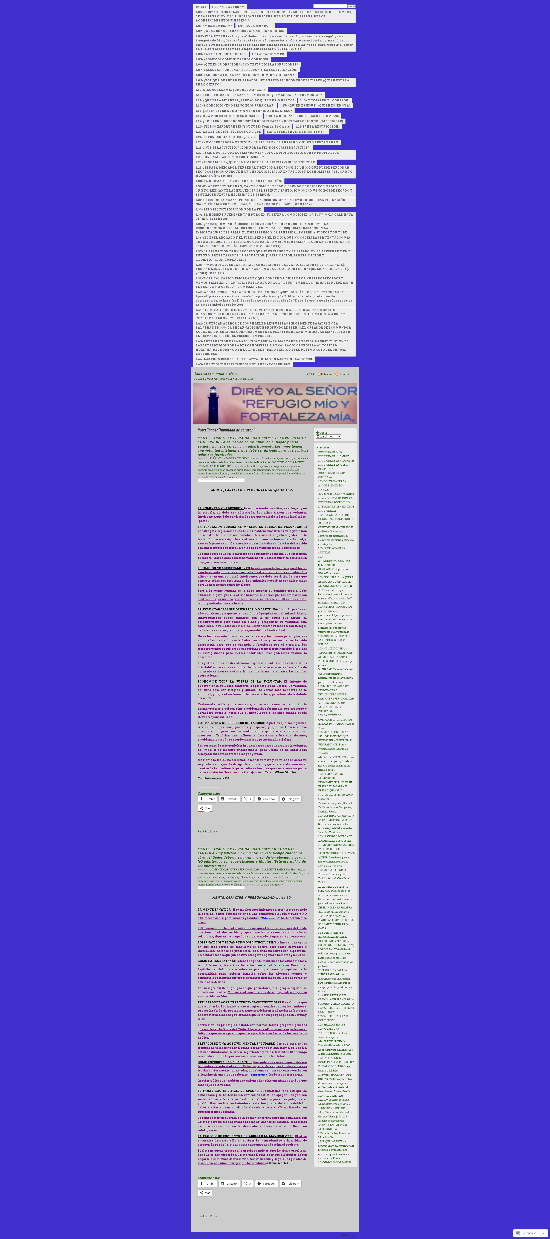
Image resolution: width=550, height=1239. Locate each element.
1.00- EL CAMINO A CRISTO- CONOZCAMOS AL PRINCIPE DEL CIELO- (335, 519)
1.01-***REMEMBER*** (214, 25)
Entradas (326, 374)
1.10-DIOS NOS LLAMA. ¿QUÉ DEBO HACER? (230, 89)
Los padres (260, 473)
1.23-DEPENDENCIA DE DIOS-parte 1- (296, 131)
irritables (280, 469)
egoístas (294, 466)
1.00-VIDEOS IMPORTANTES (334, 1162)
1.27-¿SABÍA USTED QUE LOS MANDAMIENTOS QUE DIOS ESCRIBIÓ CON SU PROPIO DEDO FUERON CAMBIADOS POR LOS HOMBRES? (267, 154)
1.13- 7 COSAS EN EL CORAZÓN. (324, 100)
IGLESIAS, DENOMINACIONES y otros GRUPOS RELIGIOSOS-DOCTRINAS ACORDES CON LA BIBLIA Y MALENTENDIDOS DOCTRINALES (336, 502)
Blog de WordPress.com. (209, 1235)
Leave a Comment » (226, 477)
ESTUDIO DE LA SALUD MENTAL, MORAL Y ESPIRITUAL (331, 707)
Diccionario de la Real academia (240, 880)
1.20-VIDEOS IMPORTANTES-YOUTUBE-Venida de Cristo (243, 126)
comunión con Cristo (210, 880)
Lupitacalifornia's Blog (216, 373)
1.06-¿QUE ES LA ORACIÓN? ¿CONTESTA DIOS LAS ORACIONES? (247, 64)
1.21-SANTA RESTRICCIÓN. (317, 126)
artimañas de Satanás (270, 877)
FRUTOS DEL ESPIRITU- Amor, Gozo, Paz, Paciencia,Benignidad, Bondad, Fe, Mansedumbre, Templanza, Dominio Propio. (335, 803)
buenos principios (279, 466)
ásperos (263, 466)
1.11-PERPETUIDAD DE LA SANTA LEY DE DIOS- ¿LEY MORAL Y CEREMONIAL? (259, 95)
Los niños (248, 473)
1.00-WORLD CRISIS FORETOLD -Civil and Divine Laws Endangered (334, 1033)
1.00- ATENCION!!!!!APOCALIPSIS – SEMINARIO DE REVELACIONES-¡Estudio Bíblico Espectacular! (335, 565)
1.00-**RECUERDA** (228, 7)
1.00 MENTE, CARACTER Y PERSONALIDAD (234, 869)
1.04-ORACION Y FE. (268, 54)
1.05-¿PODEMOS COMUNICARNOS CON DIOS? (232, 59)
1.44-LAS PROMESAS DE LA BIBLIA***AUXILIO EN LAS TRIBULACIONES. (254, 359)
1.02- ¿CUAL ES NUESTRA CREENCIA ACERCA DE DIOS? (240, 31)
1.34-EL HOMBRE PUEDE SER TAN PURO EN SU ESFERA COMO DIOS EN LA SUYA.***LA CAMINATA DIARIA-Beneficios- (274, 216)
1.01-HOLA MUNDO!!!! (255, 25)
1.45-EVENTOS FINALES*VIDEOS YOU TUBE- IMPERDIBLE (243, 364)
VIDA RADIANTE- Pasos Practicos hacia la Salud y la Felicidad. (333, 748)
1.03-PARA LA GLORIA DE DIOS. (221, 54)
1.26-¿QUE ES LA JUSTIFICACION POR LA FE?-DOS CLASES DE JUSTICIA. (253, 147)
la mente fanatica (292, 880)
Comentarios (347, 374)
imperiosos (267, 469)
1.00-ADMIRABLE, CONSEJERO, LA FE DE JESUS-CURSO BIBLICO (336, 640)
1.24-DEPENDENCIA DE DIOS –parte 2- (226, 137)
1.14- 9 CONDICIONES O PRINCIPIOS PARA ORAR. (235, 105)
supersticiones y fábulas (228, 884)
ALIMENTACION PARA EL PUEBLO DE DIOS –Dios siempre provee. (336, 661)
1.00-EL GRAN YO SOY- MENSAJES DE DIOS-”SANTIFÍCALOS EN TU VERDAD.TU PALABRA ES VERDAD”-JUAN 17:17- (335, 782)
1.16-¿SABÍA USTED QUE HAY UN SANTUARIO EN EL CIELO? (244, 111)
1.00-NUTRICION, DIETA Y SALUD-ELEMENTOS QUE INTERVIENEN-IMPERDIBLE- (335, 736)
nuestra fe (273, 473)
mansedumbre (206, 884)
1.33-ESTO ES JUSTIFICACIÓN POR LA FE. (229, 209)
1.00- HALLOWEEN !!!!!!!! (332, 1024)
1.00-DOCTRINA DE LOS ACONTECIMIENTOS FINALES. (332, 485)
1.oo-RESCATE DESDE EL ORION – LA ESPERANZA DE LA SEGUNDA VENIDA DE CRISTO (336, 999)
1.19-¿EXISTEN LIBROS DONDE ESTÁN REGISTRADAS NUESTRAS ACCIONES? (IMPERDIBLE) (269, 121)
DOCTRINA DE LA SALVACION (336, 460)
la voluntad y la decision (228, 473)
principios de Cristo (290, 473)
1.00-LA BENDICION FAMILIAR (336, 815)
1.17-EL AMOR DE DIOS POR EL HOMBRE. (228, 116)
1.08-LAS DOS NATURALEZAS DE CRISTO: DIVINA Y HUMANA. (245, 75)
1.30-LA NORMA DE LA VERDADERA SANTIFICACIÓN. (239, 181)
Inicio (201, 7)
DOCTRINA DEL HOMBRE (333, 456)
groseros (231, 469)
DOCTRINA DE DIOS (330, 452)
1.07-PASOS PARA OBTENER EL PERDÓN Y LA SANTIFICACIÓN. (246, 70)
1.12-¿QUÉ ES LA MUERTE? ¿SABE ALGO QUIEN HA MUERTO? (245, 100)
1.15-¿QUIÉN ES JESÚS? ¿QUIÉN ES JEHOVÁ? (315, 105)
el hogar (220, 469)
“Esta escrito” (290, 877)
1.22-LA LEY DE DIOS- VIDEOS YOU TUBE (228, 131)
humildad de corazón (249, 469)
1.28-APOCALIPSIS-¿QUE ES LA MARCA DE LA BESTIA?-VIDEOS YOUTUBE (255, 162)
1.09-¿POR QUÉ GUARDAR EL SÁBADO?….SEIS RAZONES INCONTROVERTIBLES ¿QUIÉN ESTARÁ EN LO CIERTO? (272, 82)
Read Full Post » (207, 831)
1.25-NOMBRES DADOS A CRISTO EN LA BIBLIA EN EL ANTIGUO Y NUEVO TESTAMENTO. (267, 142)
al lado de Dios (250, 466)
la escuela (291, 469)
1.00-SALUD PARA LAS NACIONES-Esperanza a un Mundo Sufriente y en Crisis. (334, 1100)
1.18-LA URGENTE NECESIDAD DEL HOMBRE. (302, 116)
